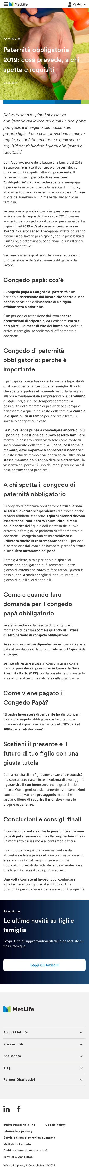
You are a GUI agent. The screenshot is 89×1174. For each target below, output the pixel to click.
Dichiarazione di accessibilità (25, 1150)
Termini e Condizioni (18, 1157)
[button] (5, 4)
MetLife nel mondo (17, 1144)
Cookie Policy (55, 1125)
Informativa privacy (17, 1131)
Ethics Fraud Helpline (19, 1125)
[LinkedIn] (6, 1109)
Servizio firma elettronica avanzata (29, 1137)
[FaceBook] (19, 1109)
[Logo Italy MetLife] (18, 1011)
